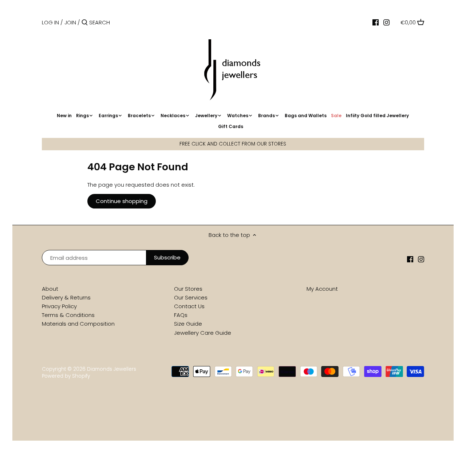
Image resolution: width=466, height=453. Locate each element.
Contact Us (189, 306)
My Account (322, 289)
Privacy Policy (59, 306)
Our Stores (188, 289)
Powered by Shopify (66, 376)
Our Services (191, 297)
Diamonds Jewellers (111, 369)
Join (70, 22)
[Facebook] (375, 22)
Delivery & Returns (66, 297)
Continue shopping (121, 201)
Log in (50, 22)
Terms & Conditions (68, 315)
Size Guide (188, 323)
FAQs (180, 315)
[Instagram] (386, 22)
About (50, 289)
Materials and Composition (78, 323)
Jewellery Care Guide (202, 333)
